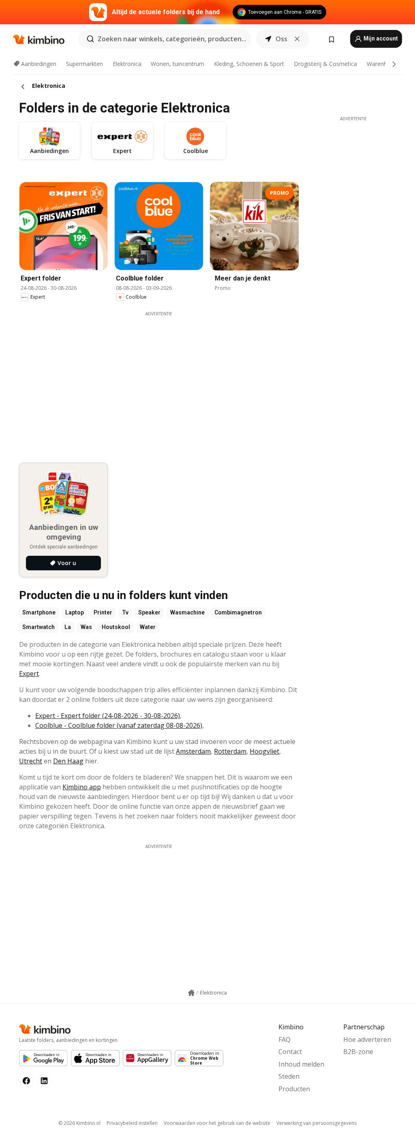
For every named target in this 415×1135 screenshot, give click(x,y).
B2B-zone (358, 1051)
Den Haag (68, 761)
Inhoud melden (301, 1064)
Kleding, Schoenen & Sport (249, 64)
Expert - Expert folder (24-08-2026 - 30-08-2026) (107, 715)
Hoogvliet (264, 751)
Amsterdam (193, 751)
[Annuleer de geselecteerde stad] (297, 39)
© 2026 (79, 1123)
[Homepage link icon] (191, 993)
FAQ (284, 1039)
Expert (29, 673)
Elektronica (127, 64)
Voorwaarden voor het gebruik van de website (217, 1123)
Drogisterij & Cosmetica (325, 64)
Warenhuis (380, 64)
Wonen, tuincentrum (177, 64)
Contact (290, 1051)
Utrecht (30, 761)
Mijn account (380, 38)
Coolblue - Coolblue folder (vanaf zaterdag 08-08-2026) (118, 725)
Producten (294, 1088)
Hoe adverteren (367, 1039)
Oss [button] (281, 38)
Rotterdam (230, 751)
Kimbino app (81, 786)
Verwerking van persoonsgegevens (316, 1123)
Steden (288, 1076)
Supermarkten (84, 64)
